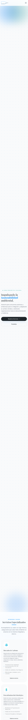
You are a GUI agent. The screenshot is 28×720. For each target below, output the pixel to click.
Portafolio (14, 324)
